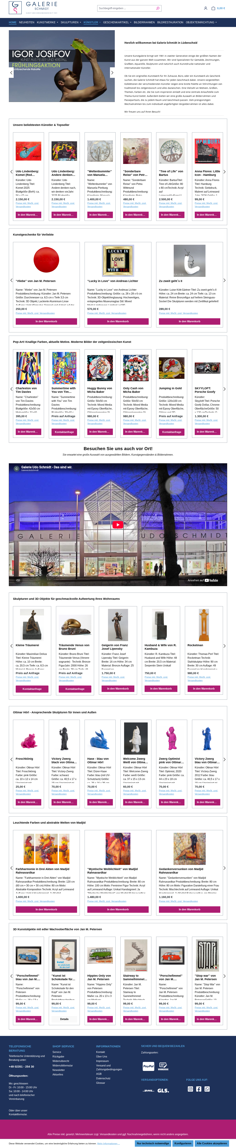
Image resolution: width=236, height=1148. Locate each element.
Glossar (100, 1083)
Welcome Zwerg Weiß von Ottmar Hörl (134, 760)
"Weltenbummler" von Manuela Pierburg (99, 173)
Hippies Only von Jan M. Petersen (99, 977)
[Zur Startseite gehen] (33, 7)
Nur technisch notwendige (153, 1143)
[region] (62, 72)
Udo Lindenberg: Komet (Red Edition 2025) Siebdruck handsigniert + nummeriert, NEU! (28, 173)
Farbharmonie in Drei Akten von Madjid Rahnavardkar (42, 870)
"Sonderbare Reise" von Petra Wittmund (134, 173)
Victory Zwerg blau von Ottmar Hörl (206, 760)
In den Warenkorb (28, 214)
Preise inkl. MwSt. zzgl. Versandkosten (27, 205)
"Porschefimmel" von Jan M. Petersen (171, 977)
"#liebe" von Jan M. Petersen (36, 281)
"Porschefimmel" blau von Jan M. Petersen (27, 977)
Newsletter (58, 1070)
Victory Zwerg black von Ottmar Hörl (63, 760)
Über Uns (101, 1056)
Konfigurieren (183, 1143)
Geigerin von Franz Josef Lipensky (115, 647)
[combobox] (125, 8)
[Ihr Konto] (206, 8)
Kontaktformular (18, 1114)
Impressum (102, 1061)
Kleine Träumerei (27, 645)
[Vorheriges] (11, 72)
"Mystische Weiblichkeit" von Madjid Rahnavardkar (112, 870)
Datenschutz (103, 1078)
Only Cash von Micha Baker (133, 390)
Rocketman (195, 645)
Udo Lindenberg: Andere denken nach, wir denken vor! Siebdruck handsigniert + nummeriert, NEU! (64, 173)
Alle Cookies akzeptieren (212, 1143)
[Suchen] (158, 8)
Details (64, 1019)
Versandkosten (108, 1134)
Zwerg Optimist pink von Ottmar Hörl (170, 760)
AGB (99, 1074)
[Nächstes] (112, 72)
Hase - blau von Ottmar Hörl (98, 760)
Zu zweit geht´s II (170, 281)
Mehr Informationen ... (108, 1143)
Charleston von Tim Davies (26, 390)
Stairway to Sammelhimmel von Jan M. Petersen (133, 977)
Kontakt (100, 1052)
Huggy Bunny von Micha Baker (99, 390)
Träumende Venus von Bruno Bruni (74, 647)
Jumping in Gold (170, 388)
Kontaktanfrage (64, 432)
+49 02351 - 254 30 (21, 1066)
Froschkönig (24, 758)
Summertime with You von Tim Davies (64, 390)
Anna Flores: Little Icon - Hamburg (207, 173)
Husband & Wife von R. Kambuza (160, 647)
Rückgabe (58, 1056)
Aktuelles (57, 1074)
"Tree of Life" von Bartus (171, 173)
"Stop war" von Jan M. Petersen (206, 977)
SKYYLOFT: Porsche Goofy (205, 390)
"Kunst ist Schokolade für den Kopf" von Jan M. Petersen (63, 977)
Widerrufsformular (62, 1065)
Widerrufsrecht (60, 1061)
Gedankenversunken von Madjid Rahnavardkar (181, 870)
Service (56, 1052)
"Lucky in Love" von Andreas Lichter (112, 281)
